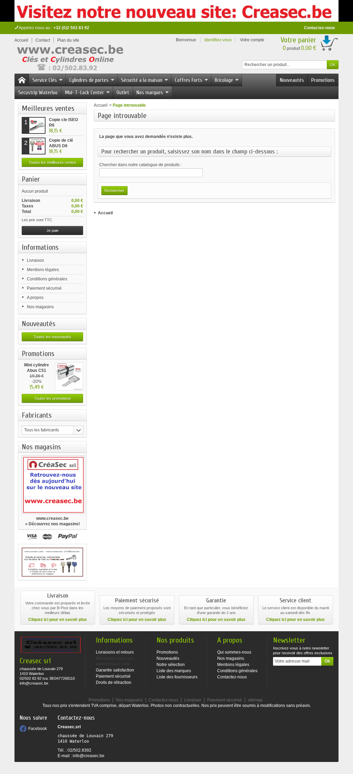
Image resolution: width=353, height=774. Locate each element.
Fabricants (37, 415)
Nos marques (150, 92)
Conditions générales (47, 279)
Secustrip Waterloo (38, 92)
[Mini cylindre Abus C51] (69, 376)
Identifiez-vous (218, 39)
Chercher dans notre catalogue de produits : (140, 164)
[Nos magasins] (52, 484)
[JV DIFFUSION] (69, 59)
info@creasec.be (88, 755)
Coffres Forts (188, 80)
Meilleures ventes (48, 108)
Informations (40, 247)
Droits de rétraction (113, 682)
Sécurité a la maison (141, 80)
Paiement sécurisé (44, 288)
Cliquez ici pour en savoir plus (57, 619)
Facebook (37, 728)
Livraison (35, 260)
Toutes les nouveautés (52, 337)
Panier (31, 179)
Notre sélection (171, 664)
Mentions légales (43, 269)
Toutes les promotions (52, 398)
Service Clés (44, 80)
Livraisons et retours (115, 652)
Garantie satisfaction (115, 670)
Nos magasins (40, 306)
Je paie (53, 230)
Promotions (323, 80)
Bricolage (224, 80)
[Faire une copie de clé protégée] (52, 562)
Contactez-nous (319, 27)
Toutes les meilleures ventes (52, 162)
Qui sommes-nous (234, 652)
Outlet (123, 92)
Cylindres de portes (89, 80)
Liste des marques (174, 670)
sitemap (255, 700)
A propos (35, 297)
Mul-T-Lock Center (84, 92)
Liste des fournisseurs (177, 677)
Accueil (101, 105)
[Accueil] (22, 80)
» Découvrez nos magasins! (52, 524)
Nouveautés (292, 80)
